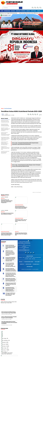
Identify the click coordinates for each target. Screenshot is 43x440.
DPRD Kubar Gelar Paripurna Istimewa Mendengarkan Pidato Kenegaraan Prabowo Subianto (10, 253)
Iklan (31, 257)
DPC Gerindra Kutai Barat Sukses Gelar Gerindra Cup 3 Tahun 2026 (8, 312)
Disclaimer (37, 261)
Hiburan (28, 10)
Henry (3, 114)
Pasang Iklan (36, 264)
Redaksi (20, 257)
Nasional (13, 10)
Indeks (30, 258)
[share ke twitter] (31, 114)
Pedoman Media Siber (37, 257)
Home (2, 10)
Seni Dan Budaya (8, 108)
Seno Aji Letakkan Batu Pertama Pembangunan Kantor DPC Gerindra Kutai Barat (9, 322)
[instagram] (38, 7)
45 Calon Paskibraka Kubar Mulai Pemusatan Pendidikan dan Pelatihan (11, 269)
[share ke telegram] (36, 114)
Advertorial (33, 10)
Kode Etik (26, 258)
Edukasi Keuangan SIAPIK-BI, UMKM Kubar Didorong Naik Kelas (11, 284)
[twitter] (35, 7)
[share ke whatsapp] (33, 114)
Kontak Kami (27, 257)
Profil (23, 257)
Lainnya (38, 10)
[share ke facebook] (29, 114)
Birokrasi (23, 10)
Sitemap (33, 258)
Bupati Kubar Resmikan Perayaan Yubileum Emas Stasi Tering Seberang (11, 279)
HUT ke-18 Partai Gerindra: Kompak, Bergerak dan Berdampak (9, 317)
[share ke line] (38, 114)
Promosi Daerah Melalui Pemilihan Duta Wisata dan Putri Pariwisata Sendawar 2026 (10, 259)
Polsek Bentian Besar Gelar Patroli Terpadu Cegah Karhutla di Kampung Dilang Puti (10, 289)
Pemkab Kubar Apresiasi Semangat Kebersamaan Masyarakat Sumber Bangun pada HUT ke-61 (11, 275)
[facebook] (33, 7)
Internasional (7, 10)
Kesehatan (18, 10)
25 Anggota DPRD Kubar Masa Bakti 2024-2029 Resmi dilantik (10, 294)
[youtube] (41, 7)
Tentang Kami (29, 266)
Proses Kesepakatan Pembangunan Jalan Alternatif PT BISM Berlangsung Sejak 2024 (10, 265)
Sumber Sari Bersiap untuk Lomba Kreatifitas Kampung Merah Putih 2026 (11, 247)
